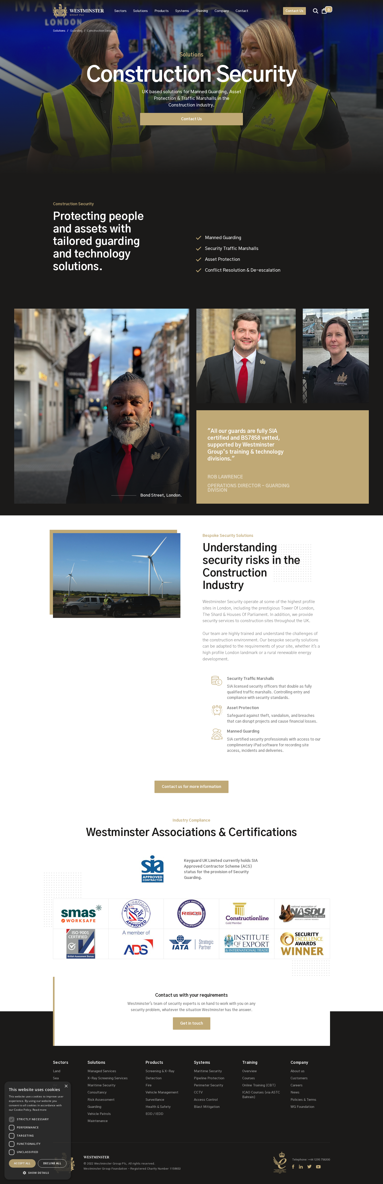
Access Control (206, 1099)
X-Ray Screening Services (108, 1078)
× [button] (66, 1086)
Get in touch (191, 1023)
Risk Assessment (101, 1099)
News (295, 1092)
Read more (40, 1110)
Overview (249, 1071)
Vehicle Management (162, 1092)
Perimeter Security (208, 1085)
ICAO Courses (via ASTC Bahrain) (261, 1095)
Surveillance (155, 1099)
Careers (297, 1085)
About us (298, 1071)
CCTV (198, 1092)
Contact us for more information (191, 787)
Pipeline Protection (209, 1078)
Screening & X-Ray (160, 1071)
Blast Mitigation (207, 1107)
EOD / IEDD (154, 1114)
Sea (56, 1078)
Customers (299, 1078)
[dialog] (37, 1130)
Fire (149, 1085)
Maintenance (98, 1121)
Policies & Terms (303, 1099)
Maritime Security (101, 1085)
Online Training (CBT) (259, 1085)
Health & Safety (158, 1107)
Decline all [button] (52, 1163)
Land (56, 1071)
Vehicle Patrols (99, 1114)
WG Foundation (302, 1107)
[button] (120, 11)
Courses (248, 1078)
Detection (154, 1078)
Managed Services (102, 1071)
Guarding (94, 1107)
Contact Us (294, 11)
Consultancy (97, 1092)
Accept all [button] (22, 1163)
